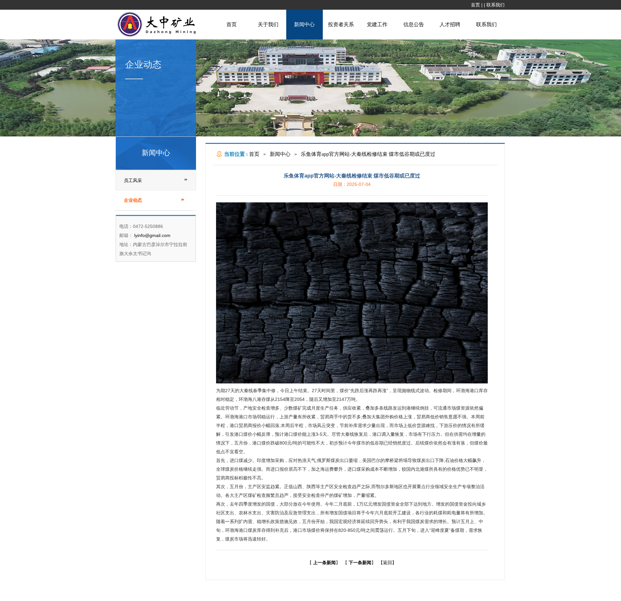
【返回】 (387, 562)
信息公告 (413, 24)
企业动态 (133, 200)
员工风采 (133, 180)
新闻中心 (304, 24)
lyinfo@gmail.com (151, 235)
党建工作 (377, 24)
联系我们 (495, 4)
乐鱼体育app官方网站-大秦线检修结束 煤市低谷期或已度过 (368, 154)
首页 (475, 4)
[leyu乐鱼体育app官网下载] (158, 36)
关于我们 (268, 24)
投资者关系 (341, 24)
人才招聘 (450, 24)
